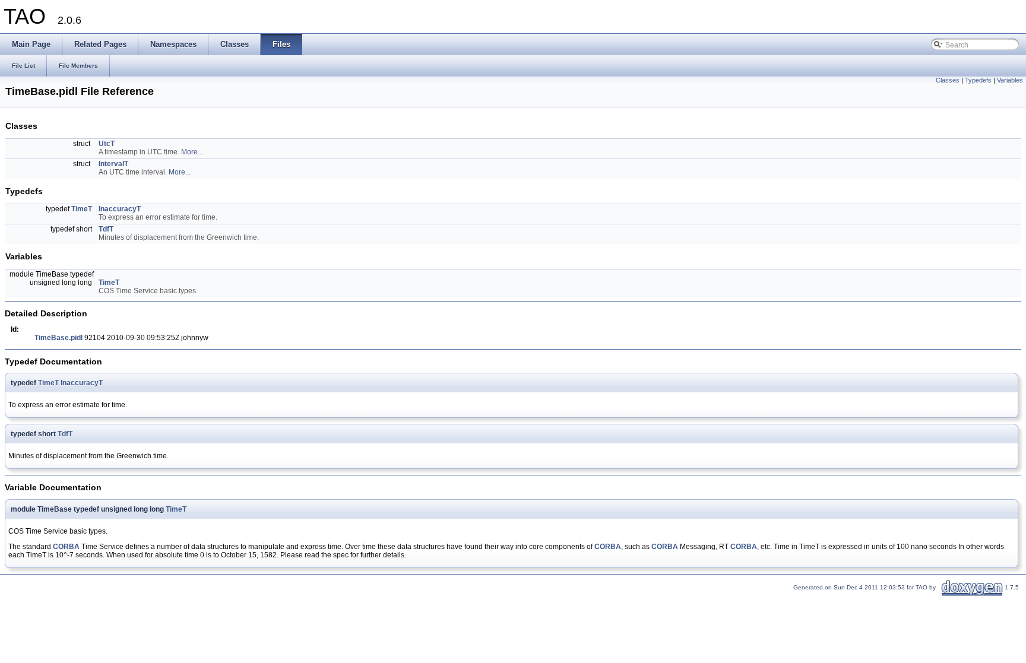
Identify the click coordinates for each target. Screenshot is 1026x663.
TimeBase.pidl (58, 338)
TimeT (81, 209)
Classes (948, 80)
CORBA (66, 547)
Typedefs (978, 80)
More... (192, 152)
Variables (1010, 80)
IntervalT (113, 164)
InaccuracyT (120, 209)
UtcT (107, 143)
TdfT (106, 229)
